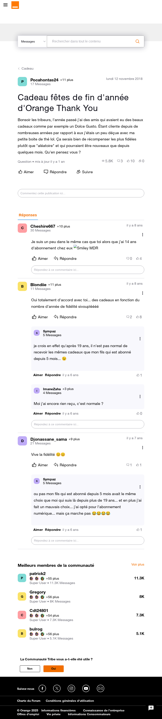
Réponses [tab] (28, 215)
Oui (53, 668)
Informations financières (58, 710)
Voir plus (137, 564)
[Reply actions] (140, 339)
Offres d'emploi (28, 714)
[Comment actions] (142, 235)
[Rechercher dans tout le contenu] (138, 41)
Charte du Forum (28, 701)
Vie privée (54, 714)
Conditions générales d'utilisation (70, 701)
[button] (38, 375)
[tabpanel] (81, 384)
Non (29, 668)
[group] (107, 161)
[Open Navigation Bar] (6, 5)
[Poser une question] (151, 708)
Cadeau (28, 68)
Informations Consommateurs (89, 714)
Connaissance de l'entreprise (103, 710)
